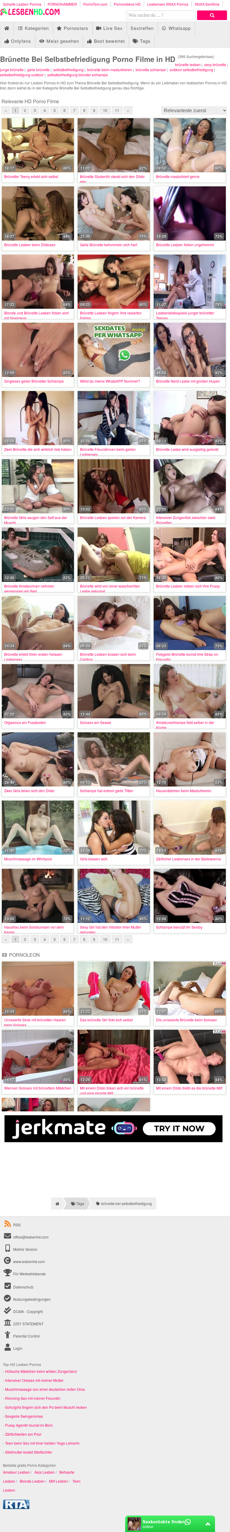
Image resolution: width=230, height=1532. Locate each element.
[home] (57, 1204)
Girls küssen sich (94, 858)
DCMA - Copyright (27, 1311)
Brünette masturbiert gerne (177, 176)
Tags (144, 41)
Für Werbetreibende (29, 1273)
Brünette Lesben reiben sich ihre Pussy (188, 585)
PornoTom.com (95, 4)
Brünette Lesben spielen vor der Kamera (113, 517)
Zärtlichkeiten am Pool (23, 1434)
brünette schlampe (151, 69)
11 (117, 110)
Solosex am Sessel (95, 722)
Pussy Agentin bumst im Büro (29, 1425)
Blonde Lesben (32, 1481)
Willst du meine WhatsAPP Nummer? (110, 381)
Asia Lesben (44, 1472)
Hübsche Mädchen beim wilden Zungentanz (41, 1371)
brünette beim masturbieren (109, 69)
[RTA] (16, 1507)
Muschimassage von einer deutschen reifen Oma (45, 1389)
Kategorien (36, 28)
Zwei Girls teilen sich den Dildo (29, 790)
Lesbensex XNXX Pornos (167, 4)
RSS (17, 1224)
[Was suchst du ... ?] (212, 15)
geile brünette (38, 69)
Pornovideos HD (127, 4)
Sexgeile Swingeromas (24, 1416)
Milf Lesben (58, 1481)
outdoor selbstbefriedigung (191, 69)
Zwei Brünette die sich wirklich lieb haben (38, 449)
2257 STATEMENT (27, 1323)
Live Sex (112, 28)
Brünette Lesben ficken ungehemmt (185, 244)
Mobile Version (24, 1249)
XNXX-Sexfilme (207, 4)
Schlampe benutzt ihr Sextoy (179, 926)
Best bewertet (109, 41)
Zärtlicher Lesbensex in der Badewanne (188, 858)
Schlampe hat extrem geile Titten (106, 790)
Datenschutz (23, 1286)
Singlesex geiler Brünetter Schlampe (34, 381)
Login (17, 1348)
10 (105, 110)
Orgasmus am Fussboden (25, 722)
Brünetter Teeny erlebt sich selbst (31, 176)
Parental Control (26, 1335)
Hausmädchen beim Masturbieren (183, 790)
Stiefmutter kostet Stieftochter (28, 1452)
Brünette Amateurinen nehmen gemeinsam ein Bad (29, 588)
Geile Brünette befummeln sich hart (108, 244)
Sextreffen (142, 28)
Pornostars (75, 28)
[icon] (6, 28)
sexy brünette (215, 64)
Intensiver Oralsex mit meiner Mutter (34, 1380)
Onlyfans (20, 41)
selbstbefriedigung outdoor (22, 74)
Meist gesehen (62, 41)
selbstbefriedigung (68, 69)
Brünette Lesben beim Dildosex (29, 244)
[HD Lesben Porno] (30, 13)
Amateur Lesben (16, 1472)
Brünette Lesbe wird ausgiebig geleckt (187, 449)
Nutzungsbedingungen (31, 1299)
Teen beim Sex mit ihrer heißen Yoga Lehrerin (42, 1443)
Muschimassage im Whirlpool (28, 858)
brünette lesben (188, 64)
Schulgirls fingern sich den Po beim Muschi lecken (46, 1407)
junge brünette (12, 69)
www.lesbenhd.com (29, 1261)
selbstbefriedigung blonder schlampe (77, 74)
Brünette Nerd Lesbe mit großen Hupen (188, 381)
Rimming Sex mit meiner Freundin (32, 1398)
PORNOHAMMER (62, 4)
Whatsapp (179, 28)
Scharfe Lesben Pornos (22, 4)
